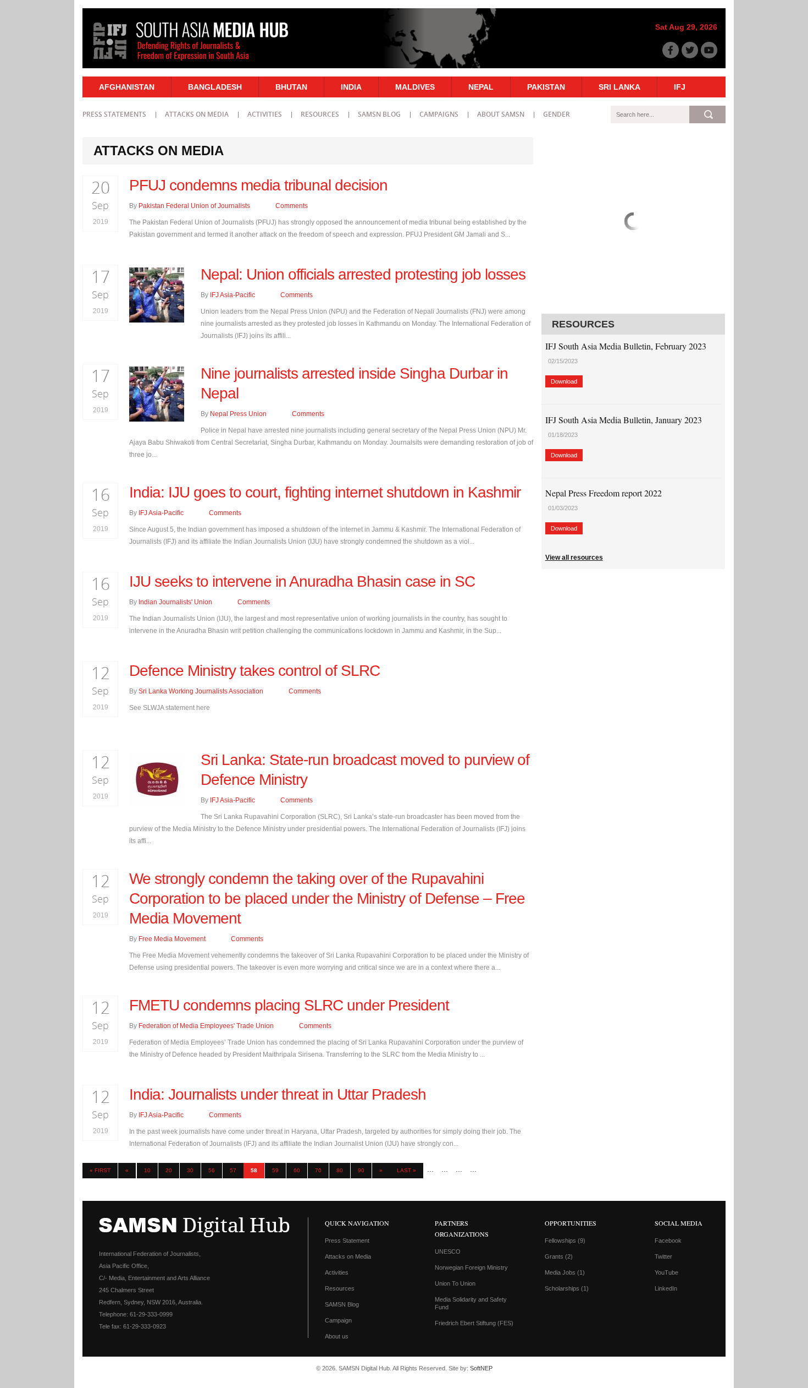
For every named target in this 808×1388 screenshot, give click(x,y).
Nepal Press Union (238, 414)
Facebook (668, 1240)
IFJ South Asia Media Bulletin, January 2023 (623, 419)
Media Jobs (565, 1272)
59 (275, 1170)
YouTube (666, 1272)
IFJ (679, 87)
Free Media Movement (172, 939)
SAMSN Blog (379, 114)
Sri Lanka (619, 87)
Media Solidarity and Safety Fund (471, 1303)
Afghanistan (126, 87)
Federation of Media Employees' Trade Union (206, 1026)
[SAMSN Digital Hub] (199, 62)
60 (297, 1170)
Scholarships (567, 1288)
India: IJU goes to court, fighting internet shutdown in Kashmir (325, 492)
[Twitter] (690, 50)
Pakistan (546, 87)
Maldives (415, 87)
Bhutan (291, 87)
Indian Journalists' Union (175, 602)
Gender (556, 114)
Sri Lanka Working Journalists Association (201, 691)
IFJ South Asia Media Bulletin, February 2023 (625, 346)
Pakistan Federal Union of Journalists (194, 206)
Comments (291, 206)
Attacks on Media (197, 114)
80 (339, 1170)
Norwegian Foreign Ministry (471, 1267)
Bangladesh (215, 87)
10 (147, 1170)
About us (336, 1336)
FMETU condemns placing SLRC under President (289, 1005)
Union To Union (455, 1283)
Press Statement (347, 1240)
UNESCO (448, 1251)
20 (168, 1170)
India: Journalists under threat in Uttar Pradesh (277, 1094)
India (351, 87)
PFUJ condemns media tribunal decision (258, 185)
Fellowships (565, 1240)
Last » (406, 1170)
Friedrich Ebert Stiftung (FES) (474, 1323)
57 (233, 1170)
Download (564, 381)
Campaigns (438, 114)
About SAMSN (500, 114)
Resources (320, 114)
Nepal (481, 87)
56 (211, 1170)
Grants (559, 1256)
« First (100, 1170)
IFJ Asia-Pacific (232, 295)
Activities (264, 114)
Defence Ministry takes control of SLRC (254, 670)
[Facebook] (670, 50)
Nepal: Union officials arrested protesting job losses (363, 274)
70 (318, 1170)
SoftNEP (481, 1368)
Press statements (114, 114)
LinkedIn (666, 1288)
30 (190, 1170)
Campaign (338, 1320)
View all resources (574, 557)
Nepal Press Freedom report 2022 (603, 493)
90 (361, 1170)
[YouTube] (709, 50)
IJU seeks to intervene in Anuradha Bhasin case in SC (302, 581)
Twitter (663, 1256)
